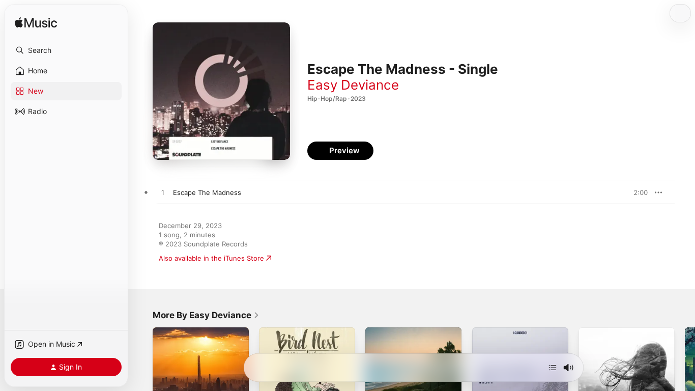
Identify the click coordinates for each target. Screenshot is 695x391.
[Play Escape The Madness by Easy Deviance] (163, 193)
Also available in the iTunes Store (211, 258)
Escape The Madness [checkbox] (207, 192)
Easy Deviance (353, 85)
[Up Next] (552, 367)
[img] (36, 23)
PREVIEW (636, 192)
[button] (66, 50)
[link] (206, 315)
